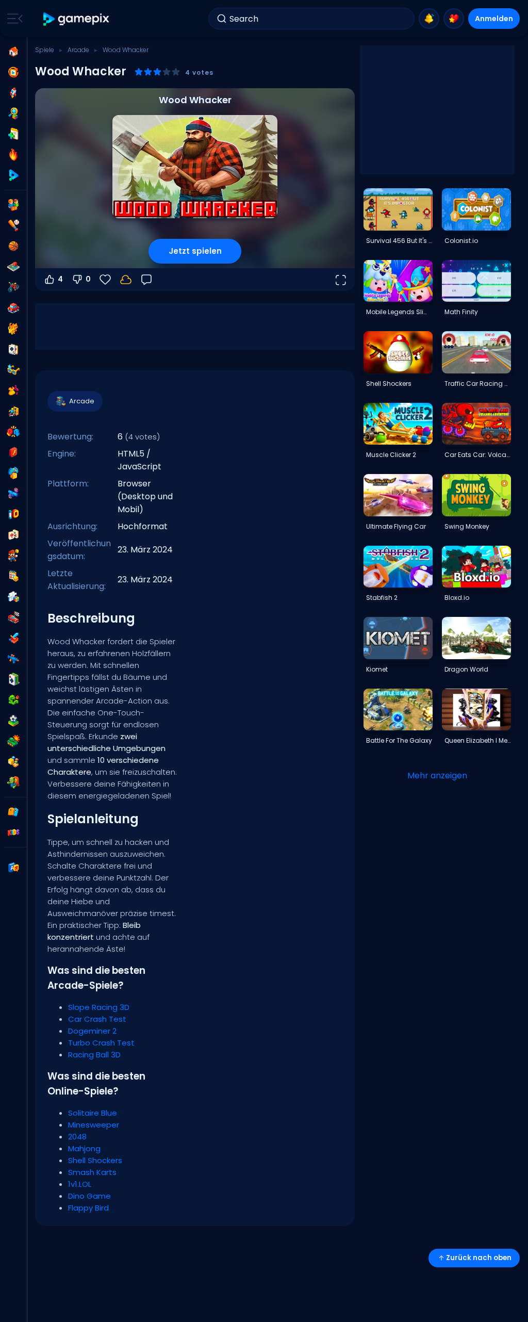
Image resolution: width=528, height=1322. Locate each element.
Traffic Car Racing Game (477, 383)
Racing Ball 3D (94, 1054)
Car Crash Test (97, 1019)
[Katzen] (13, 328)
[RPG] (13, 638)
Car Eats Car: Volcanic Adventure (477, 454)
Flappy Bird (88, 1207)
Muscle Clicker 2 (391, 454)
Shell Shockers (95, 1160)
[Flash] (13, 452)
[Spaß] (13, 473)
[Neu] (13, 134)
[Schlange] (13, 700)
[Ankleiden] (13, 390)
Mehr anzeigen (437, 775)
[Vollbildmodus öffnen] (340, 279)
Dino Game (89, 1195)
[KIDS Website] (13, 832)
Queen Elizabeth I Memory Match (477, 740)
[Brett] (13, 266)
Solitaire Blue (92, 1112)
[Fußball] (13, 720)
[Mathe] (13, 576)
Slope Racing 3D (98, 1007)
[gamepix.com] (76, 19)
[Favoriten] (453, 18)
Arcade (78, 49)
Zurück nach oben (479, 1258)
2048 (77, 1136)
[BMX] (13, 287)
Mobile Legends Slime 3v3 (399, 311)
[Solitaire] (13, 679)
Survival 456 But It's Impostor (399, 240)
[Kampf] (13, 431)
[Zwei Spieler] (13, 204)
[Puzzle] (13, 596)
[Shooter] (13, 658)
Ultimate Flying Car (396, 526)
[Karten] (13, 349)
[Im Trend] (13, 154)
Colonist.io (461, 240)
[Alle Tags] (13, 812)
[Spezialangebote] (13, 175)
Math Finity (461, 311)
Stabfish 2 (382, 597)
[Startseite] (13, 51)
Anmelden (494, 18)
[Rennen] (13, 617)
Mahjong (84, 1148)
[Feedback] (146, 279)
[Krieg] (13, 741)
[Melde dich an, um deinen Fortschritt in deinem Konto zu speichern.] (126, 279)
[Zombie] (13, 782)
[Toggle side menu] (13, 18)
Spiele (44, 49)
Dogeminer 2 (92, 1030)
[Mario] (13, 555)
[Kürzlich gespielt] (13, 72)
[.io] (13, 514)
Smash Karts (92, 1172)
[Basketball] (13, 246)
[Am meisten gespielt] (13, 93)
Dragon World (466, 669)
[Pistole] (13, 493)
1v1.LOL (79, 1184)
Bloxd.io (456, 597)
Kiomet (377, 669)
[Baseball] (13, 225)
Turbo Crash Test (101, 1042)
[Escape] (13, 411)
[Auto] (13, 308)
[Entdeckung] (13, 113)
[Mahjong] (13, 535)
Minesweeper (93, 1124)
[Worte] (13, 762)
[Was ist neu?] (429, 18)
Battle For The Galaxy (399, 740)
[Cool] (13, 370)
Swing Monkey (466, 526)
